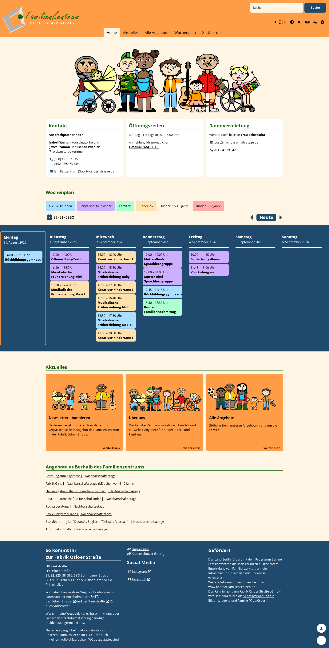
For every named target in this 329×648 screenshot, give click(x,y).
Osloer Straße (61, 601)
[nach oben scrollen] (321, 628)
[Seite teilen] (321, 640)
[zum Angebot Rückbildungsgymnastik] (23, 257)
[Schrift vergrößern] (285, 22)
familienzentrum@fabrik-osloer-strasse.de (84, 171)
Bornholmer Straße (80, 597)
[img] (51, 159)
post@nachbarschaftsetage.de (236, 142)
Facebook (139, 579)
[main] (164, 289)
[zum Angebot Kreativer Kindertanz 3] (116, 335)
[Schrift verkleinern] (275, 22)
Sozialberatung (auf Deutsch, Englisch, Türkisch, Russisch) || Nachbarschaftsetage (105, 522)
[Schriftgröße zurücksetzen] (280, 22)
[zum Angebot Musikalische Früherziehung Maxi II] (116, 320)
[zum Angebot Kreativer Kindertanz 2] (116, 287)
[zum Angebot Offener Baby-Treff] (69, 257)
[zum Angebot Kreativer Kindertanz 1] (116, 257)
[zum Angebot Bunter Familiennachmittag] (162, 307)
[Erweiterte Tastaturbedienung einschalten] (307, 22)
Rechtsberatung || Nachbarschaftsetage (75, 506)
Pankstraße (96, 601)
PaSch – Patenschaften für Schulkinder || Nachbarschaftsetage (91, 499)
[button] (315, 8)
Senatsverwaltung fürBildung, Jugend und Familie (241, 598)
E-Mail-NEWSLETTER (144, 147)
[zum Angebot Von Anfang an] (209, 270)
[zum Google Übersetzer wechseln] (314, 22)
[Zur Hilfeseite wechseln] (322, 22)
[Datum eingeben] (49, 217)
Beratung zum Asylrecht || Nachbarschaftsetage (81, 476)
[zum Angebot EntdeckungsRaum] (209, 257)
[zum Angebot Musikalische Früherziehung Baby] (116, 272)
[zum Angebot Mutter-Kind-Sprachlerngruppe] (162, 259)
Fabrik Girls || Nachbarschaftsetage (71, 483)
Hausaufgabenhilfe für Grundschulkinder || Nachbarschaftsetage (93, 491)
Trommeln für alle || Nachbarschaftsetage (76, 529)
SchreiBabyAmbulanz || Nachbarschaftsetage (79, 514)
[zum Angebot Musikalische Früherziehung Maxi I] (69, 289)
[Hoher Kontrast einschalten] (291, 22)
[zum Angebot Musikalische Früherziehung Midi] (116, 302)
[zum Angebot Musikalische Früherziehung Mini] (69, 272)
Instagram (139, 571)
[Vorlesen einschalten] (299, 22)
